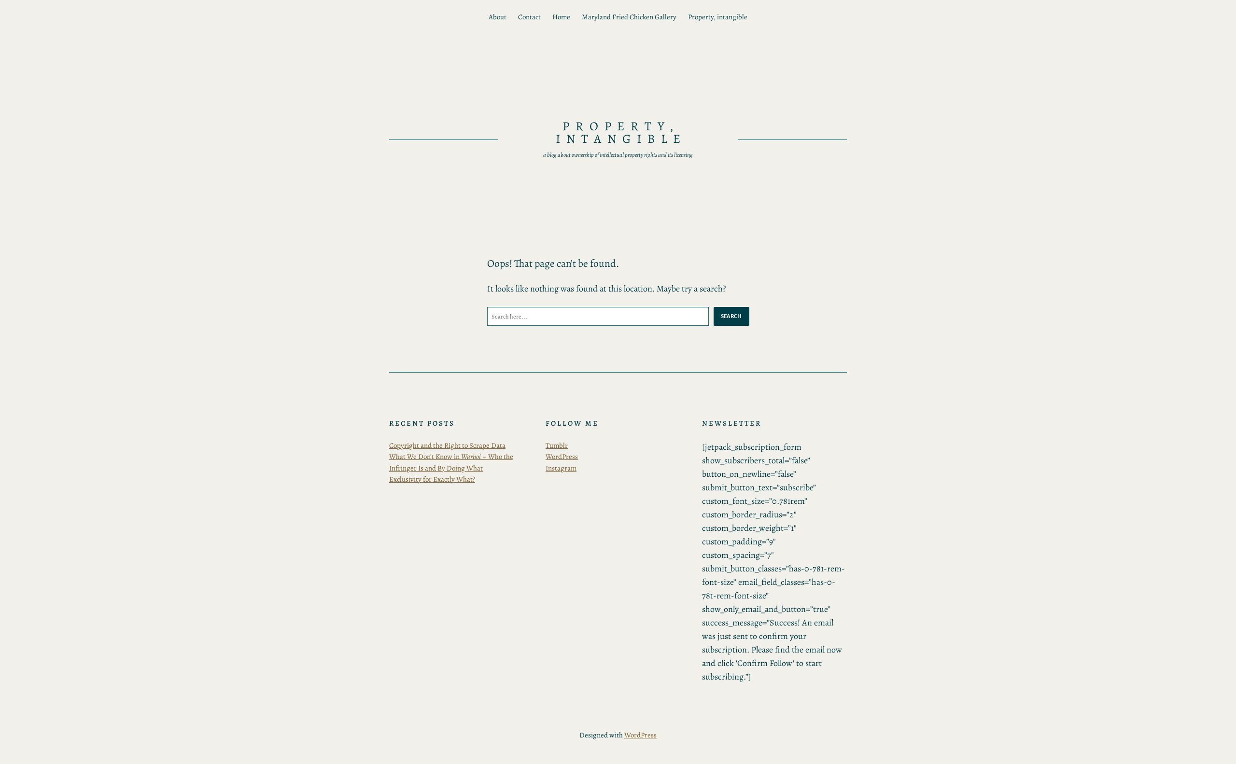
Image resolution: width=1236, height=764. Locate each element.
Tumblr (557, 445)
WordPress (562, 456)
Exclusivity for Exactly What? (432, 479)
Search (731, 316)
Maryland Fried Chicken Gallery (629, 17)
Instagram (561, 468)
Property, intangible (717, 17)
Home (561, 17)
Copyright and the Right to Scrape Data (447, 445)
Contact (529, 17)
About (497, 17)
